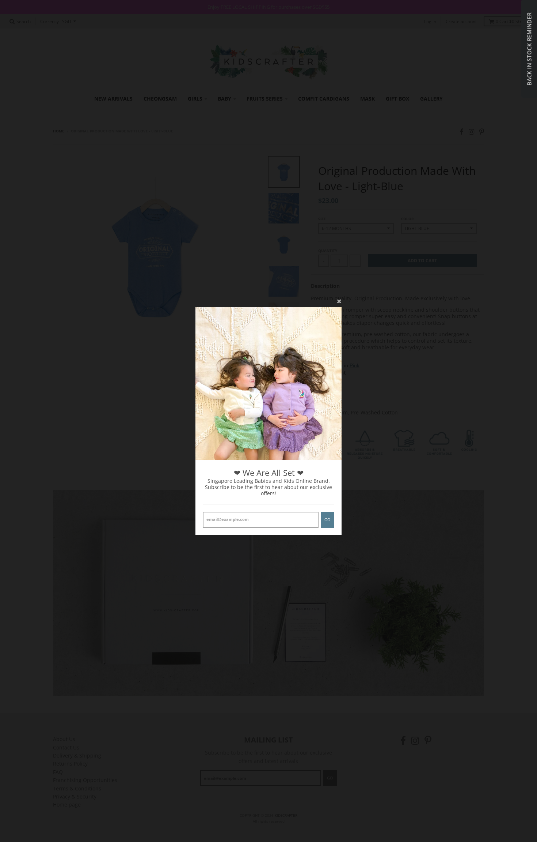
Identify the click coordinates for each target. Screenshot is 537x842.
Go (327, 519)
